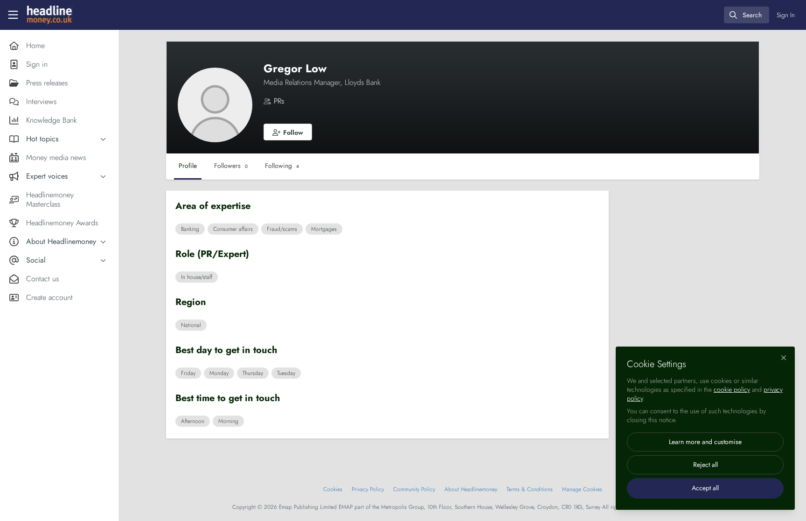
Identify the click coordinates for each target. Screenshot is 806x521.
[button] (288, 132)
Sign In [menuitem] (786, 15)
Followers (231, 165)
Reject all (705, 464)
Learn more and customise (705, 441)
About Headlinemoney (471, 489)
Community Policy (414, 489)
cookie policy (732, 389)
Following (282, 165)
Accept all (705, 488)
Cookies (332, 489)
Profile (188, 165)
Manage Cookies (582, 489)
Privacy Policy (368, 489)
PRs (279, 101)
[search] (746, 15)
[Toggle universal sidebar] (13, 15)
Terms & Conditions (530, 489)
